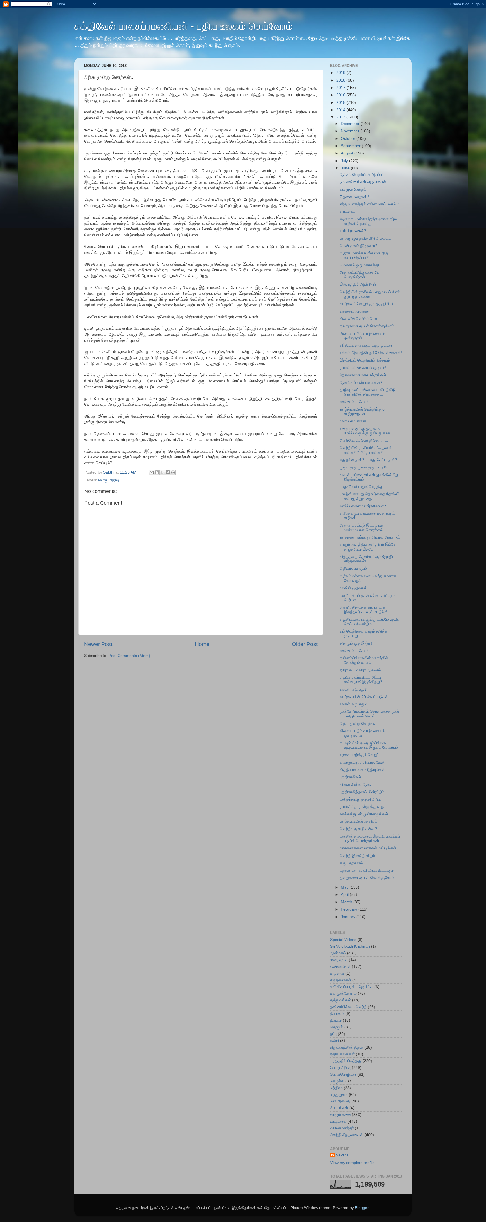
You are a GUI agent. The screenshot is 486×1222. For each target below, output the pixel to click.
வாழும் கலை (340, 1115)
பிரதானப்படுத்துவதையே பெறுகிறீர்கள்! (359, 274)
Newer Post (98, 644)
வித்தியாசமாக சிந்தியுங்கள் (362, 770)
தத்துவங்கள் (340, 1000)
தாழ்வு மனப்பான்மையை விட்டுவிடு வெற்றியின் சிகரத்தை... (367, 392)
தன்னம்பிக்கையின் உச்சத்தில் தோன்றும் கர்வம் (364, 660)
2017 (341, 88)
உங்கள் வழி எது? (353, 689)
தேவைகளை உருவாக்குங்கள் (363, 375)
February (349, 909)
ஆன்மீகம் (338, 953)
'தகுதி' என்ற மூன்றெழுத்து (361, 487)
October (348, 138)
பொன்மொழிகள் (343, 1074)
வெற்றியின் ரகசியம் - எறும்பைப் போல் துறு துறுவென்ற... (370, 294)
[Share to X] (162, 472)
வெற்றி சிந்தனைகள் (346, 1135)
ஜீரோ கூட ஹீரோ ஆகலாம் (360, 670)
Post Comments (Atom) (129, 656)
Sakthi (342, 1155)
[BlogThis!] (157, 472)
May (345, 887)
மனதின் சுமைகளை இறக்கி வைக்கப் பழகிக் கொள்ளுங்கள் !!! (370, 838)
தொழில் (336, 1027)
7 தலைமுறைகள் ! (354, 197)
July (345, 161)
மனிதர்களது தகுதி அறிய (360, 799)
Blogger (361, 1208)
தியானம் (337, 1014)
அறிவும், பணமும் (353, 568)
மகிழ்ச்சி (337, 1081)
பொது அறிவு (108, 480)
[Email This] (151, 472)
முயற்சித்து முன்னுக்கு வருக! (364, 806)
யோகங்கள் (339, 1108)
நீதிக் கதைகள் (342, 1054)
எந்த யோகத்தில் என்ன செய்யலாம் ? (369, 204)
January (348, 917)
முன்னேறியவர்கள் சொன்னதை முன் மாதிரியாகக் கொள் (369, 713)
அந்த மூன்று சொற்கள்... (360, 723)
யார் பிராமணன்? (353, 231)
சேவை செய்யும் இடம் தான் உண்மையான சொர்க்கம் (362, 527)
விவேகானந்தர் (342, 1128)
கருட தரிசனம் (351, 863)
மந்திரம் (336, 1088)
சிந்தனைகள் (340, 980)
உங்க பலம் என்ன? (354, 421)
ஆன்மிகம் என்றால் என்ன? (361, 382)
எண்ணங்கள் (340, 967)
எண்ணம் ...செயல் (354, 651)
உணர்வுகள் (339, 960)
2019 (341, 73)
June (346, 168)
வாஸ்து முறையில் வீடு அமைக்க (365, 238)
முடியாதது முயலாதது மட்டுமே (364, 467)
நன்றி (334, 1041)
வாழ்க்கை (338, 1121)
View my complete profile (352, 1163)
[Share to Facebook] (167, 472)
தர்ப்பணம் (348, 211)
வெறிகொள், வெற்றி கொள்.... (364, 440)
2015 (341, 102)
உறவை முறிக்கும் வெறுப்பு (360, 755)
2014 (341, 110)
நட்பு (333, 1034)
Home (202, 644)
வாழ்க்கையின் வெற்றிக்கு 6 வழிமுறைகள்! (362, 411)
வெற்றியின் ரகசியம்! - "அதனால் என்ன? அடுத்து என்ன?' (366, 450)
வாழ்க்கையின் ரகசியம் (358, 821)
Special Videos (343, 940)
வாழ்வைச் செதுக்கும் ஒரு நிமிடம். (367, 304)
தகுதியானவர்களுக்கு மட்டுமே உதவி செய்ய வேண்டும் (369, 621)
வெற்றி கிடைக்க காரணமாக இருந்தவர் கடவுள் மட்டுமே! (363, 609)
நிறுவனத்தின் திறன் (346, 1047)
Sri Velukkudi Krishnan (350, 946)
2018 (341, 80)
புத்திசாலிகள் (350, 777)
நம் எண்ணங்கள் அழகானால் (363, 182)
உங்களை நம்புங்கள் (355, 311)
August (347, 153)
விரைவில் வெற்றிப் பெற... (360, 319)
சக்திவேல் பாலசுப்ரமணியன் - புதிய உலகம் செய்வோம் (183, 26)
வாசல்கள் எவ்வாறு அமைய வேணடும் (370, 537)
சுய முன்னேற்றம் (353, 189)
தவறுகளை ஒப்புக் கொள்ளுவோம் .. (369, 326)
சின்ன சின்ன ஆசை (356, 784)
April (345, 895)
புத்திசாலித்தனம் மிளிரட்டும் (362, 792)
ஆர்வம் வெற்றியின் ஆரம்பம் (362, 174)
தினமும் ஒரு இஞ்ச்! (356, 643)
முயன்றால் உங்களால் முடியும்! (363, 368)
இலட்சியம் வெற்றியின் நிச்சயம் (365, 360)
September (351, 146)
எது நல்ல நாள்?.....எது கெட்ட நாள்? (368, 460)
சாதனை (337, 973)
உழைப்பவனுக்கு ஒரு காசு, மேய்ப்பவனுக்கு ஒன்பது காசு (365, 431)
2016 (341, 95)
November (351, 131)
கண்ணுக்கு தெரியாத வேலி (362, 762)
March (347, 902)
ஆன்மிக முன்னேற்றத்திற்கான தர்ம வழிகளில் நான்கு (368, 221)
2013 (341, 117)
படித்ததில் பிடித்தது (345, 1061)
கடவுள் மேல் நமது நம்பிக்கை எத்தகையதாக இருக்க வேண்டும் (369, 745)
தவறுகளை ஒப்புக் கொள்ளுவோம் (367, 878)
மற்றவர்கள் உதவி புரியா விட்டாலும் (367, 870)
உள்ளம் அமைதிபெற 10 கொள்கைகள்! (371, 353)
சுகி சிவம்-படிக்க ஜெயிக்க (351, 987)
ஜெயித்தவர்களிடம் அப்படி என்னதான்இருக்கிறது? (361, 679)
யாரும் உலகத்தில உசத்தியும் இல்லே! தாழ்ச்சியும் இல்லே (368, 546)
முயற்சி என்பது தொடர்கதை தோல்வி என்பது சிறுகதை (369, 496)
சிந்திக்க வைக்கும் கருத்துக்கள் (366, 345)
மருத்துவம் (339, 1095)
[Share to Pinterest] (173, 472)
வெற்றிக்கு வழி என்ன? (358, 829)
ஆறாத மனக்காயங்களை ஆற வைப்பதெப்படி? (364, 255)
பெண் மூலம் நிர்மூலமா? (358, 246)
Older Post (305, 644)
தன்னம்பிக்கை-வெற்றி (348, 1007)
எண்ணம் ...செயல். (355, 402)
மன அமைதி (340, 1101)
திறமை (336, 1020)
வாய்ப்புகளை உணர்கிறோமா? (363, 506)
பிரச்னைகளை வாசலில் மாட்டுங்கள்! (368, 848)
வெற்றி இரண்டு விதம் (357, 856)
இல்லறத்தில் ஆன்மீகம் (358, 284)
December (351, 124)
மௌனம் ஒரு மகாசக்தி (359, 265)
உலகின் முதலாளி (353, 588)
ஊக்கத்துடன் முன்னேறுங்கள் (364, 814)
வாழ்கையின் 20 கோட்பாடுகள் (364, 697)
